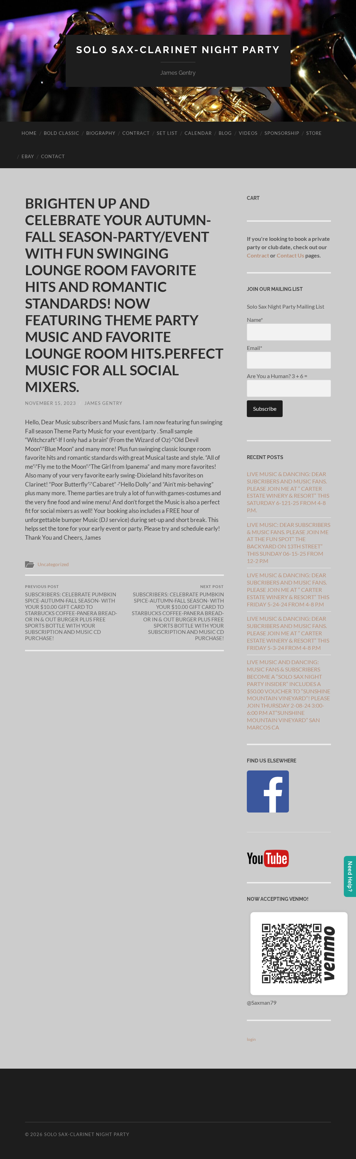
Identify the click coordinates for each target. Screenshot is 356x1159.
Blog (225, 133)
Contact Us (290, 255)
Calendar (198, 133)
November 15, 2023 (50, 403)
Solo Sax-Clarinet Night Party (178, 50)
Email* (254, 347)
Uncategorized (53, 564)
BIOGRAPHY (100, 133)
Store (314, 133)
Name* (255, 319)
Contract (136, 133)
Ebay (28, 156)
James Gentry (103, 403)
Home (29, 133)
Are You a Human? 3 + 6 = (277, 376)
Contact (53, 156)
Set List (167, 133)
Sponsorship (282, 133)
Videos (248, 133)
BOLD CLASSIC (61, 133)
